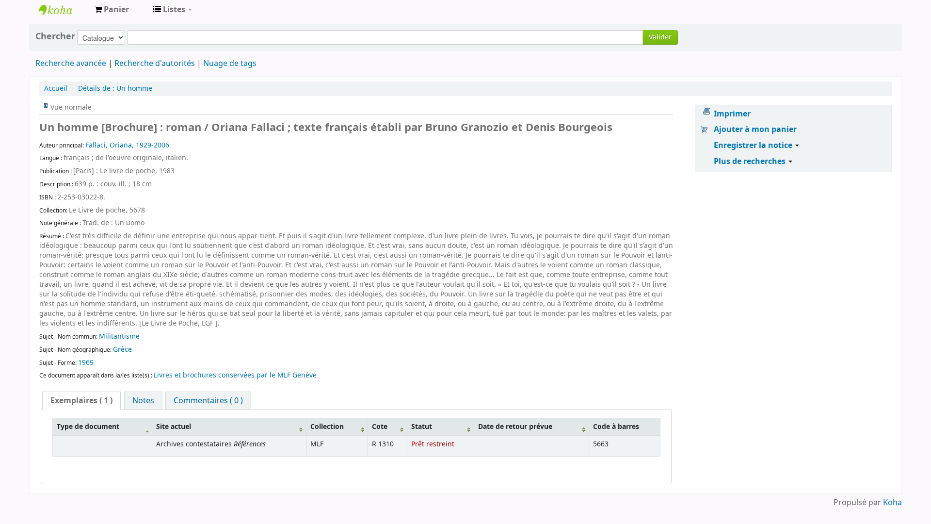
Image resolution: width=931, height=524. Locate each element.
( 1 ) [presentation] (81, 401)
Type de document (88, 427)
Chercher (55, 36)
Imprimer (732, 114)
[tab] (81, 401)
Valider (660, 37)
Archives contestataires (63, 9)
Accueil (55, 88)
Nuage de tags (230, 63)
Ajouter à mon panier (755, 129)
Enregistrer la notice (754, 145)
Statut (421, 427)
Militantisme (119, 336)
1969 (86, 363)
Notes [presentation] (143, 401)
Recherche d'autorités (154, 63)
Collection (327, 427)
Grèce (122, 349)
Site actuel (173, 427)
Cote (379, 427)
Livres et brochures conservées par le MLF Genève (235, 375)
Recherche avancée (70, 63)
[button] (111, 9)
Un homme (115, 88)
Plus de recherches (750, 161)
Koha (892, 502)
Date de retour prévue (515, 427)
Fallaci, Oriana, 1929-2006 (127, 145)
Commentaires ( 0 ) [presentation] (208, 401)
